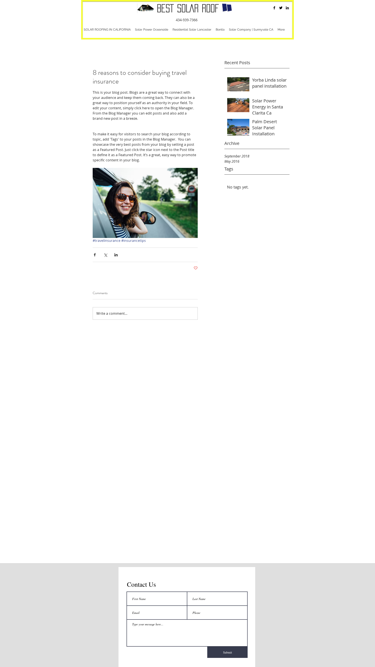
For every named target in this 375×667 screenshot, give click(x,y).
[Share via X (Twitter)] (105, 255)
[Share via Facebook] (95, 255)
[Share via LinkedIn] (116, 255)
